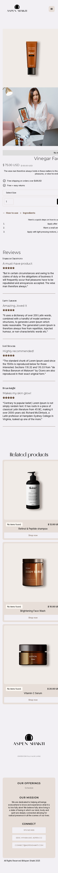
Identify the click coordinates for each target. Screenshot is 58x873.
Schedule (29, 788)
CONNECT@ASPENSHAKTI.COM (29, 845)
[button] (52, 9)
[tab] (10, 213)
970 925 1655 (29, 830)
